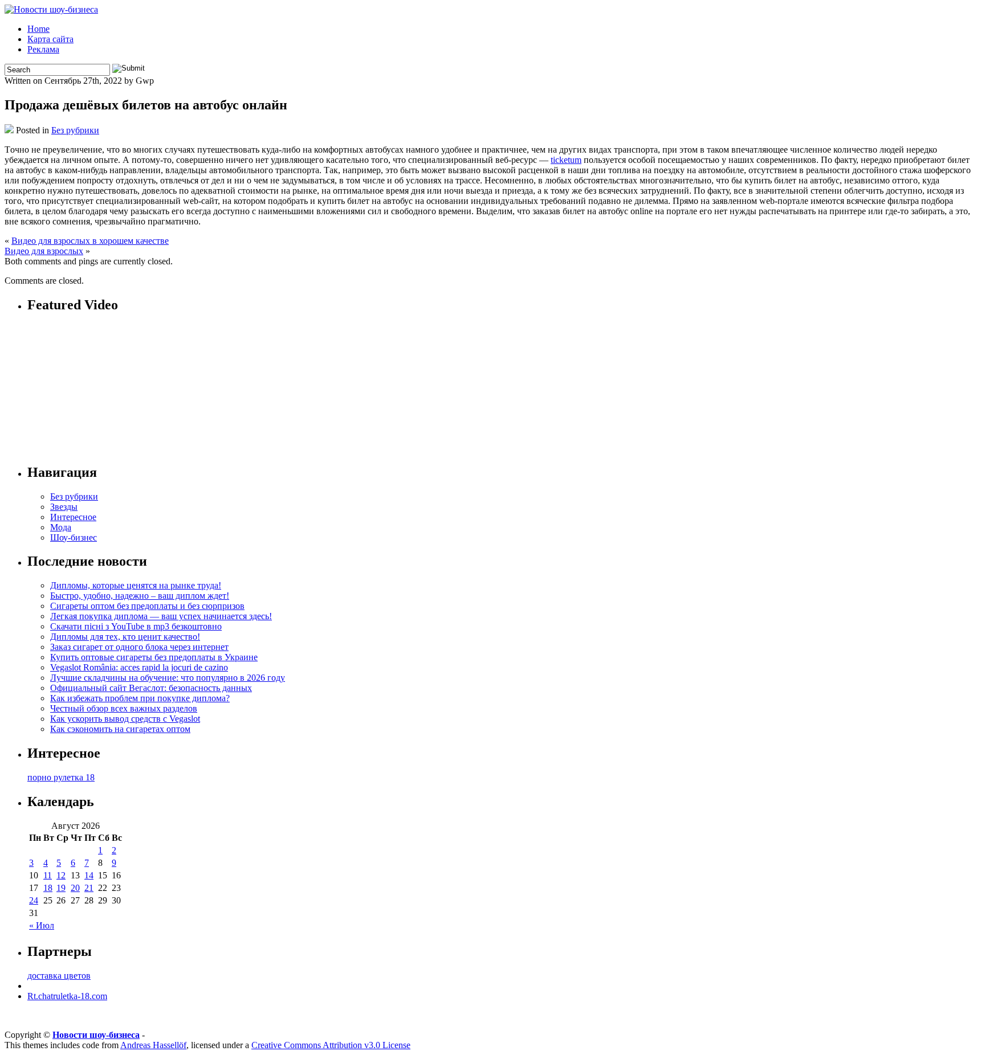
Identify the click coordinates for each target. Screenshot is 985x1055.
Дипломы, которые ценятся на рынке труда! (135, 585)
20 (75, 888)
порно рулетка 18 (61, 777)
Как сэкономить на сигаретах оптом (120, 729)
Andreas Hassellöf (153, 1045)
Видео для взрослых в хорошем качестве (90, 241)
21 (88, 888)
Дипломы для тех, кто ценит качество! (125, 636)
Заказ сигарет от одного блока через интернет (139, 647)
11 (47, 875)
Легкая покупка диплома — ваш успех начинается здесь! (161, 616)
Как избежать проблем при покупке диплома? (140, 698)
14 (88, 875)
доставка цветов (59, 975)
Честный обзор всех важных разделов (123, 708)
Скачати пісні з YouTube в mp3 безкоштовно (136, 626)
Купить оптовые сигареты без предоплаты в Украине (154, 657)
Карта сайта (50, 39)
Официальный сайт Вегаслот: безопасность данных (151, 688)
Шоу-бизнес (73, 537)
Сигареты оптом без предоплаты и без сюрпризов (147, 606)
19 (61, 888)
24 (33, 900)
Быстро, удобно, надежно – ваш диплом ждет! (139, 595)
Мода (60, 527)
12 (61, 875)
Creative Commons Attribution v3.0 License (330, 1045)
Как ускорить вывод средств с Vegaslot (125, 718)
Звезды (64, 507)
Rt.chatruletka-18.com (67, 996)
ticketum (566, 160)
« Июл (41, 925)
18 (47, 888)
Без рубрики (75, 130)
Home (38, 29)
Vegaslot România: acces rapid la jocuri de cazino (139, 667)
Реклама (43, 49)
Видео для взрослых (44, 251)
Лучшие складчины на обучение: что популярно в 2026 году (167, 677)
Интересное (73, 517)
